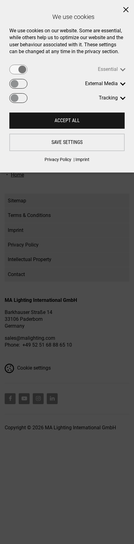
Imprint (82, 159)
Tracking (108, 98)
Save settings (67, 142)
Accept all (67, 120)
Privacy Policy (58, 159)
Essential (108, 69)
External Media (101, 83)
